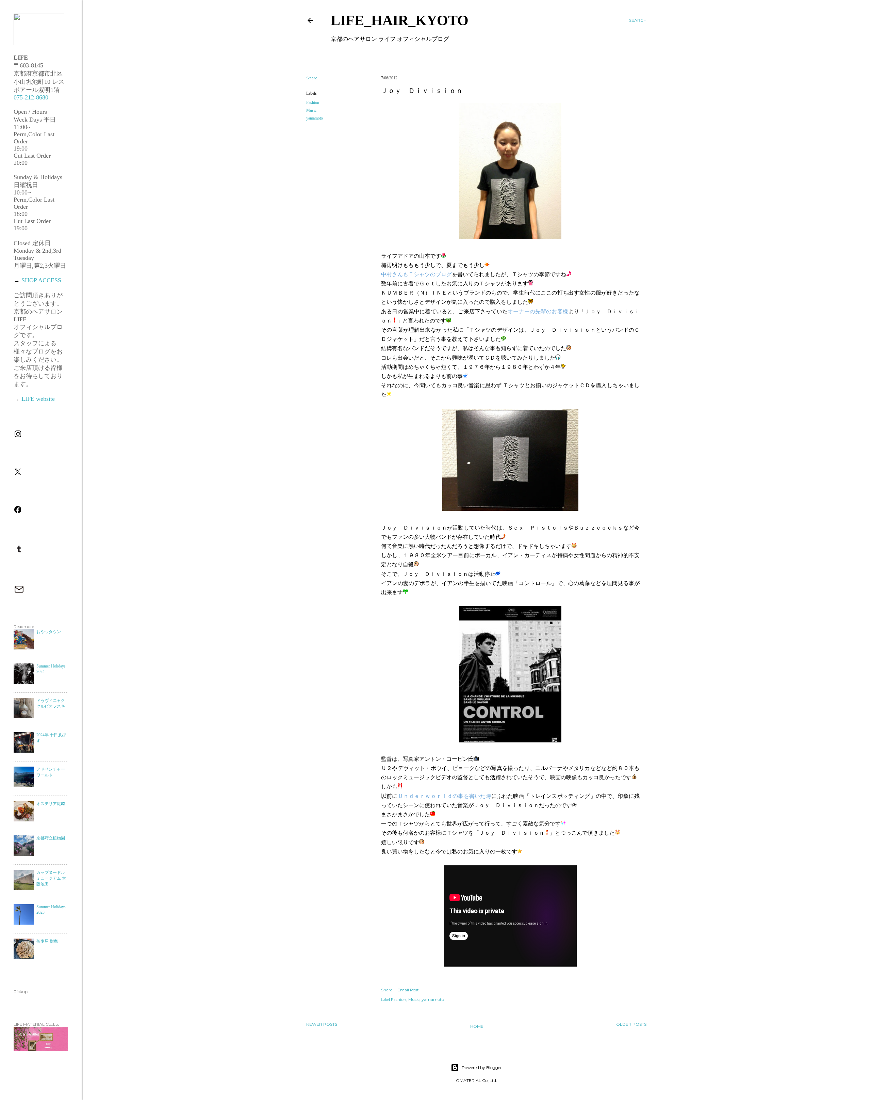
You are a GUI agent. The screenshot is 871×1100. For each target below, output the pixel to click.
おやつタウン (48, 631)
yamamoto (314, 118)
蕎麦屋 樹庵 (47, 941)
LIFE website (38, 398)
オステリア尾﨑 (50, 803)
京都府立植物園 (50, 838)
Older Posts (631, 1024)
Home (476, 1026)
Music (311, 110)
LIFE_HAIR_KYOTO (400, 20)
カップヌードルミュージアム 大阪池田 (51, 878)
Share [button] (311, 77)
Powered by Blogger (482, 1067)
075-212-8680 (31, 97)
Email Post (408, 989)
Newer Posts (321, 1024)
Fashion (312, 102)
